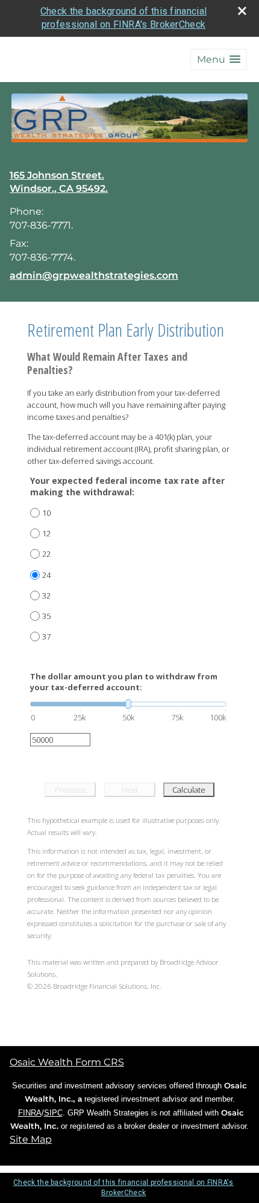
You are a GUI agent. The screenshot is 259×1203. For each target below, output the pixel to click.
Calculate (188, 789)
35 (46, 616)
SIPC (53, 1112)
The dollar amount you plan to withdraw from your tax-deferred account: (123, 682)
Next (130, 789)
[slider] (128, 704)
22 (46, 553)
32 (46, 595)
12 (46, 533)
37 (46, 636)
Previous (70, 789)
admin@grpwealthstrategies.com (94, 275)
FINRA (30, 1112)
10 (46, 512)
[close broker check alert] (242, 11)
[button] (218, 59)
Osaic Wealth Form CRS (67, 1062)
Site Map (31, 1139)
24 (46, 575)
